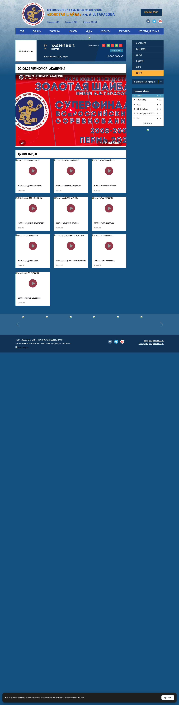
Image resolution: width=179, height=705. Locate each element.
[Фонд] (105, 317)
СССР (138, 118)
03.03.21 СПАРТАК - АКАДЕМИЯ (29, 298)
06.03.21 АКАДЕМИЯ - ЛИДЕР (28, 261)
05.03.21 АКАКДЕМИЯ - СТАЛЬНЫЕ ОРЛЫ (71, 261)
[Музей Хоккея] (129, 317)
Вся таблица (148, 123)
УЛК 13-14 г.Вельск (142, 109)
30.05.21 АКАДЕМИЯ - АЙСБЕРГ (105, 185)
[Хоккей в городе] (81, 317)
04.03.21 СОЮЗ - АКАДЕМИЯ (104, 261)
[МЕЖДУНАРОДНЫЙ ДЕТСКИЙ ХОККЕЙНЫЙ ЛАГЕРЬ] (34, 317)
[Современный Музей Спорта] (152, 317)
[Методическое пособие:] (58, 317)
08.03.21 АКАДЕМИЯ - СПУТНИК (67, 223)
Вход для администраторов (154, 340)
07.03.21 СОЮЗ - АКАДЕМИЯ (104, 223)
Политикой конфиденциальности (74, 697)
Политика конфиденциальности (50, 340)
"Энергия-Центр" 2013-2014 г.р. (146, 114)
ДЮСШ (139, 104)
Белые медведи (141, 100)
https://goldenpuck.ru (57, 343)
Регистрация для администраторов (151, 343)
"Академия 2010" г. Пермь (62, 47)
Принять (167, 698)
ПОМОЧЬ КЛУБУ (151, 12)
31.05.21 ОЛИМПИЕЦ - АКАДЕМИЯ (68, 185)
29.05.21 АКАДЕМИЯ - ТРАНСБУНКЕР (31, 223)
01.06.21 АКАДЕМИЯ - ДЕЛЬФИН (29, 185)
